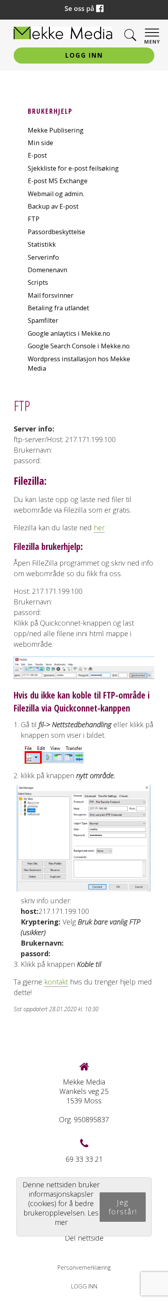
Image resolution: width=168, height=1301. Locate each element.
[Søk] (130, 35)
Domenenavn (47, 270)
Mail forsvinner (50, 295)
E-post (37, 155)
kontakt (56, 981)
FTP (33, 219)
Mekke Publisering (56, 130)
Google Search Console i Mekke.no (79, 346)
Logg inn (84, 55)
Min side (40, 142)
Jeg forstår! (123, 1206)
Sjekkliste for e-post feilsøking (73, 168)
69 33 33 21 (84, 1159)
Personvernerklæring (84, 1267)
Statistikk (42, 244)
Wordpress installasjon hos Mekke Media (79, 364)
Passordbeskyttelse (56, 231)
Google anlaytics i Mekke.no (69, 333)
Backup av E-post (53, 206)
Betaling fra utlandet (58, 308)
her (99, 527)
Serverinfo (43, 257)
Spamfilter (43, 320)
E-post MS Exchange (58, 180)
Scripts (38, 282)
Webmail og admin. (56, 193)
